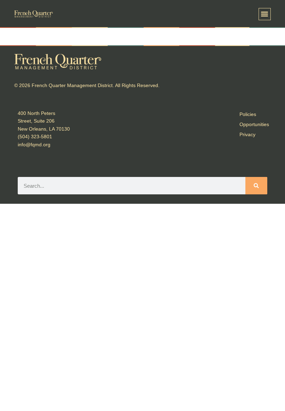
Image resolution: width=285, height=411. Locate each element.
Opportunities (254, 124)
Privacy (247, 134)
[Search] (256, 185)
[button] (265, 14)
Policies (247, 114)
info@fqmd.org (34, 144)
